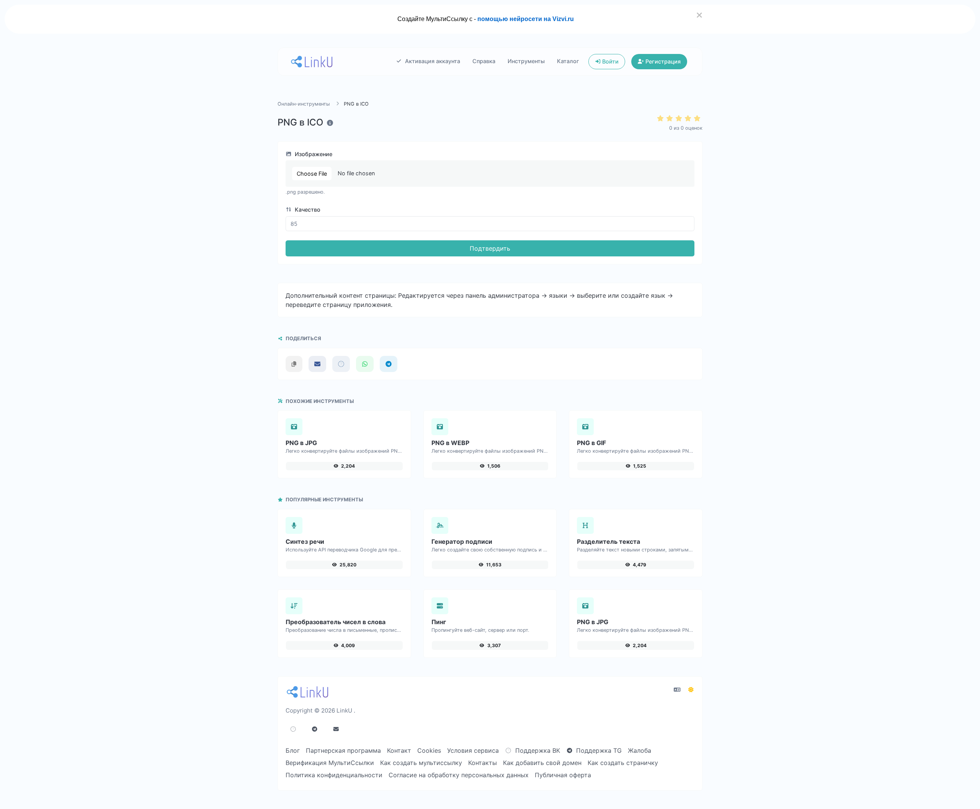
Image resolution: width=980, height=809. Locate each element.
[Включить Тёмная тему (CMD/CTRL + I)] (691, 690)
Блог (293, 750)
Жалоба (639, 750)
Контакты (482, 763)
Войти (610, 61)
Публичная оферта (563, 775)
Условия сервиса (473, 750)
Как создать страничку (623, 763)
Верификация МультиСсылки (330, 763)
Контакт (399, 750)
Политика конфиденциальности (334, 775)
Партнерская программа (343, 750)
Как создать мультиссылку (421, 763)
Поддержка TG (598, 750)
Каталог (568, 61)
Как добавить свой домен (542, 763)
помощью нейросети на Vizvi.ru (525, 19)
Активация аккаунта (431, 61)
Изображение (312, 154)
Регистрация (662, 61)
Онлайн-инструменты (304, 104)
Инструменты (526, 61)
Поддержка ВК (536, 750)
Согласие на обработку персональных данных (459, 775)
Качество (306, 209)
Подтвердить (490, 248)
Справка (483, 61)
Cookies (429, 750)
